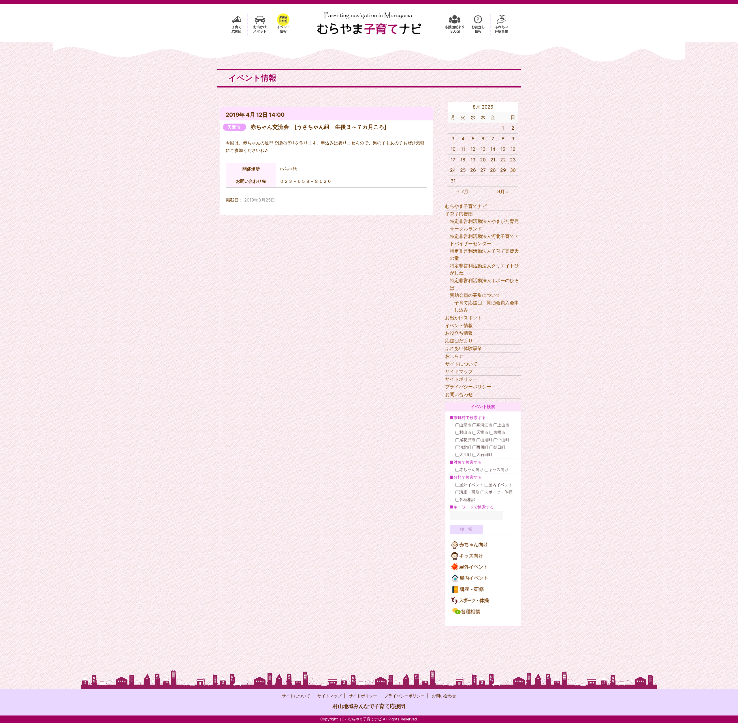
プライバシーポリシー (468, 387)
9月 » (503, 191)
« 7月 (462, 191)
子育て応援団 (459, 214)
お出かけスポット (463, 317)
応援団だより (459, 341)
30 (513, 170)
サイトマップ (459, 371)
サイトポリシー (461, 379)
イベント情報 (459, 325)
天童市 (233, 127)
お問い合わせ (459, 394)
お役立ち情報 (459, 333)
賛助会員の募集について (475, 295)
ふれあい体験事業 (463, 348)
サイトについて (461, 364)
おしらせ (454, 356)
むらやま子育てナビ (466, 206)
